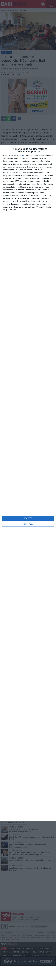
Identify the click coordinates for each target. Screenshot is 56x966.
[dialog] (28, 483)
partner (22, 155)
